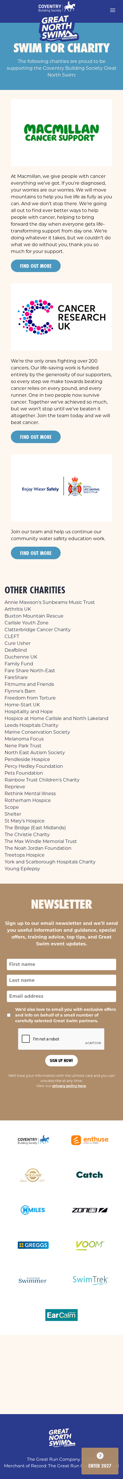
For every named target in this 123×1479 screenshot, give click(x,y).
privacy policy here (69, 1086)
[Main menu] (112, 10)
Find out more (35, 266)
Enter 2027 (100, 1465)
